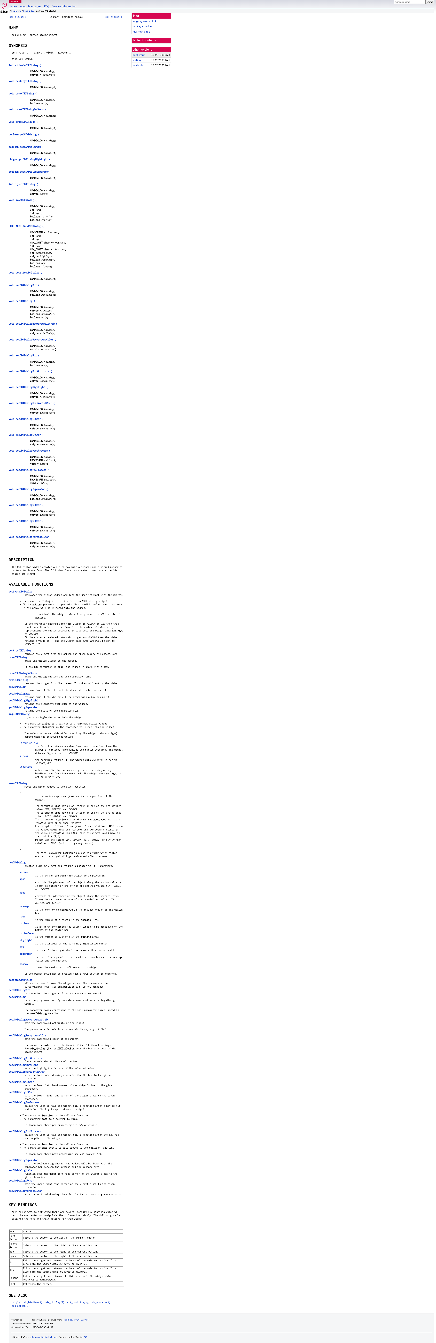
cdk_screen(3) (21, 1305)
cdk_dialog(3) (18, 16)
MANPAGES (15, 1)
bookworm (16, 11)
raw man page (141, 31)
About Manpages (30, 6)
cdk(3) (16, 1302)
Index (13, 6)
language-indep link (145, 21)
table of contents (144, 40)
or (29, 742)
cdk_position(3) (77, 1302)
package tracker (142, 26)
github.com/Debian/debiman (43, 1337)
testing (137, 60)
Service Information (64, 6)
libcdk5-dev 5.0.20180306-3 (76, 1320)
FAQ (46, 6)
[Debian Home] (4, 7)
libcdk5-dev (28, 11)
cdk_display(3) (54, 1302)
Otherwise (26, 766)
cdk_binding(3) (32, 1302)
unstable (138, 65)
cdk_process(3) (100, 1302)
